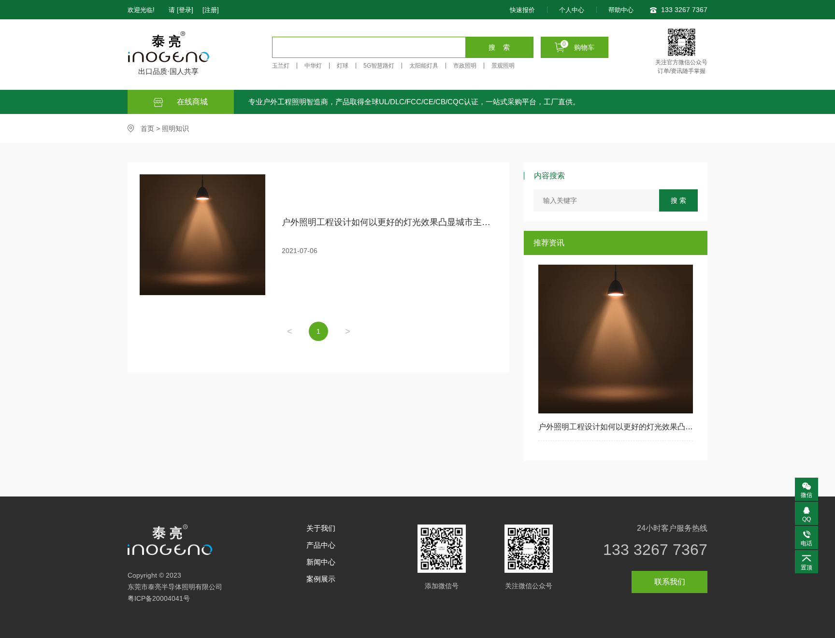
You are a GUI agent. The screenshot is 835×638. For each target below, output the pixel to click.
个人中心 (571, 10)
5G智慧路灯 (378, 66)
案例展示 (320, 578)
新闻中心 (320, 562)
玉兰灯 (280, 66)
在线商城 (191, 102)
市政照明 (464, 66)
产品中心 (320, 545)
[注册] (210, 10)
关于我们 (320, 528)
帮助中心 (620, 10)
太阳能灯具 (423, 66)
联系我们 (669, 582)
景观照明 (503, 66)
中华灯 (313, 66)
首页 (147, 128)
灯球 (342, 66)
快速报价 (522, 10)
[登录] (185, 10)
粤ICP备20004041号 (159, 598)
